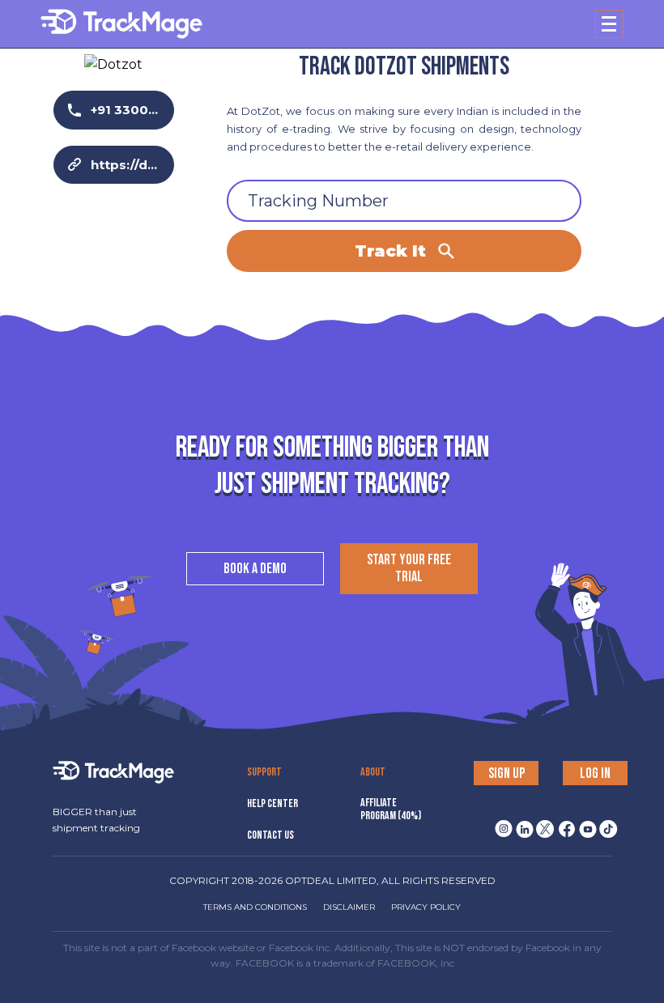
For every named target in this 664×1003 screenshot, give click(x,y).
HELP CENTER (272, 803)
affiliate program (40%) (390, 809)
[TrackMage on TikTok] (605, 824)
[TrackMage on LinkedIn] (521, 824)
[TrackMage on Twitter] (542, 824)
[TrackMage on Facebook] (563, 824)
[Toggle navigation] (609, 24)
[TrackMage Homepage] (121, 24)
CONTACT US (270, 835)
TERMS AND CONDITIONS (255, 907)
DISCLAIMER (349, 907)
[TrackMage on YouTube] (584, 824)
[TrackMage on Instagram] (500, 824)
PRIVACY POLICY (426, 907)
